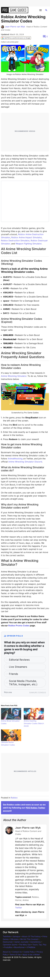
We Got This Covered (29, 939)
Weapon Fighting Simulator (29, 243)
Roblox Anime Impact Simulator (26, 237)
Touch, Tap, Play (39, 944)
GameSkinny (35, 942)
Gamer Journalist (21, 942)
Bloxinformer (19, 947)
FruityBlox (8, 947)
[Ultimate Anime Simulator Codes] (11, 735)
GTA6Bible (31, 947)
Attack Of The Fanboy (31, 936)
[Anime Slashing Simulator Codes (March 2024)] (34, 714)
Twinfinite (7, 936)
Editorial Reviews (19, 659)
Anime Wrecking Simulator (13, 376)
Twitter (18, 907)
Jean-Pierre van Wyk (15, 26)
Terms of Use (15, 954)
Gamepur (16, 936)
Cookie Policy (29, 952)
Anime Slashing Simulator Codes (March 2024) (34, 723)
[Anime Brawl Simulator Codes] (11, 714)
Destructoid (8, 942)
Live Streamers (18, 666)
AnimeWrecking (15, 458)
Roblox (14, 797)
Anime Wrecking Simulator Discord (25, 461)
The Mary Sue (25, 944)
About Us (7, 952)
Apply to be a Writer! (31, 954)
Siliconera (14, 939)
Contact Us (17, 952)
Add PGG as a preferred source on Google (17, 38)
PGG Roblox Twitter (35, 807)
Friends (13, 673)
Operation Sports (10, 944)
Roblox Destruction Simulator (15, 240)
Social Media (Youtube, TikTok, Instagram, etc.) (23, 682)
